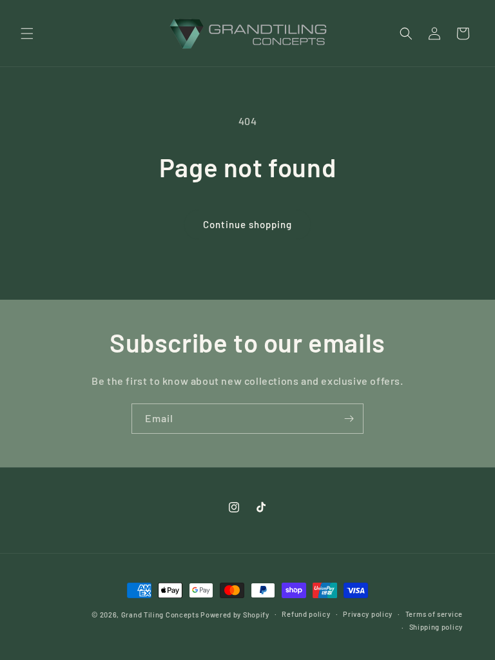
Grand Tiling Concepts (160, 614)
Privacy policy (368, 614)
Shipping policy (436, 627)
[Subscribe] (349, 418)
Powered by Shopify (234, 614)
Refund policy (306, 614)
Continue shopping (247, 224)
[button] (27, 33)
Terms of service (434, 614)
